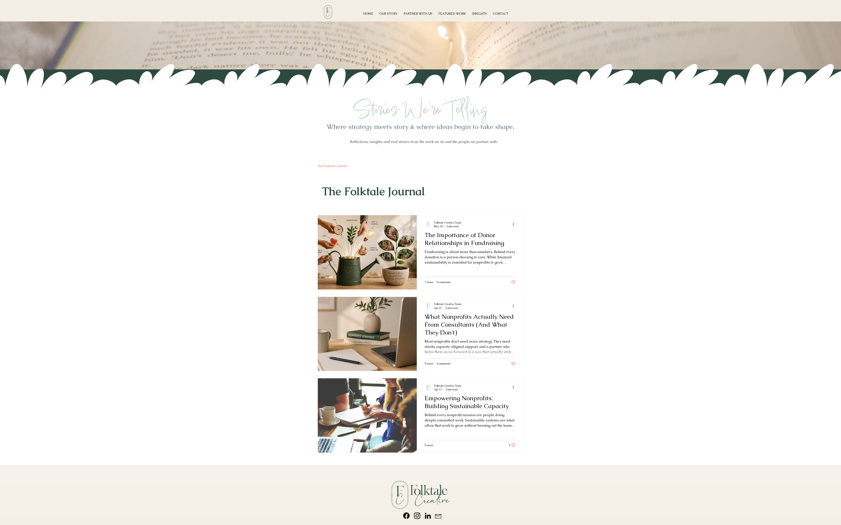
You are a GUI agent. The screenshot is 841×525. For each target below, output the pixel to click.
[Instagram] (417, 515)
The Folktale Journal (332, 166)
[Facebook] (406, 515)
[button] (452, 14)
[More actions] (514, 224)
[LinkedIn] (428, 515)
